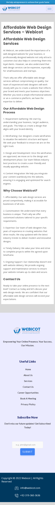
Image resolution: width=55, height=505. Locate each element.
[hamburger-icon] (49, 9)
